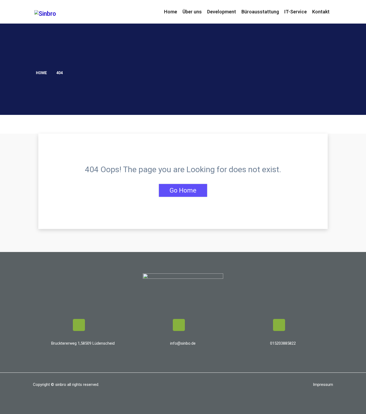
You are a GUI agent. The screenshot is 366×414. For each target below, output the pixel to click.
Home (170, 11)
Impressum (323, 384)
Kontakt (321, 11)
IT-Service (295, 11)
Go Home (183, 190)
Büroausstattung (260, 11)
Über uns (192, 11)
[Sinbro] (68, 14)
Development (221, 11)
